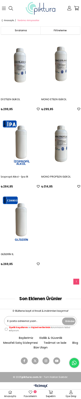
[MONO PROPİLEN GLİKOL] (60, 143)
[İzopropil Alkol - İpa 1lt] (20, 143)
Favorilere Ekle (38, 109)
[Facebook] (24, 360)
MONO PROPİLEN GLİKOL (56, 177)
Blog (75, 343)
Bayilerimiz (26, 338)
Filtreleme (60, 30)
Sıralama (21, 30)
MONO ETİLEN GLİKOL (53, 99)
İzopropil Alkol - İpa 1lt (14, 177)
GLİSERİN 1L (7, 254)
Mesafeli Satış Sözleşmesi (20, 343)
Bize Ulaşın (41, 347)
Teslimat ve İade (55, 343)
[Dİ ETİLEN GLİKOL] (20, 66)
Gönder (70, 321)
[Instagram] (45, 360)
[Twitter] (35, 360)
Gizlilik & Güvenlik (50, 338)
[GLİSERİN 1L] (20, 220)
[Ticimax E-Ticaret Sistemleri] (41, 386)
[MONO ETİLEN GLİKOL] (60, 66)
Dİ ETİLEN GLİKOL (10, 99)
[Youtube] (56, 360)
